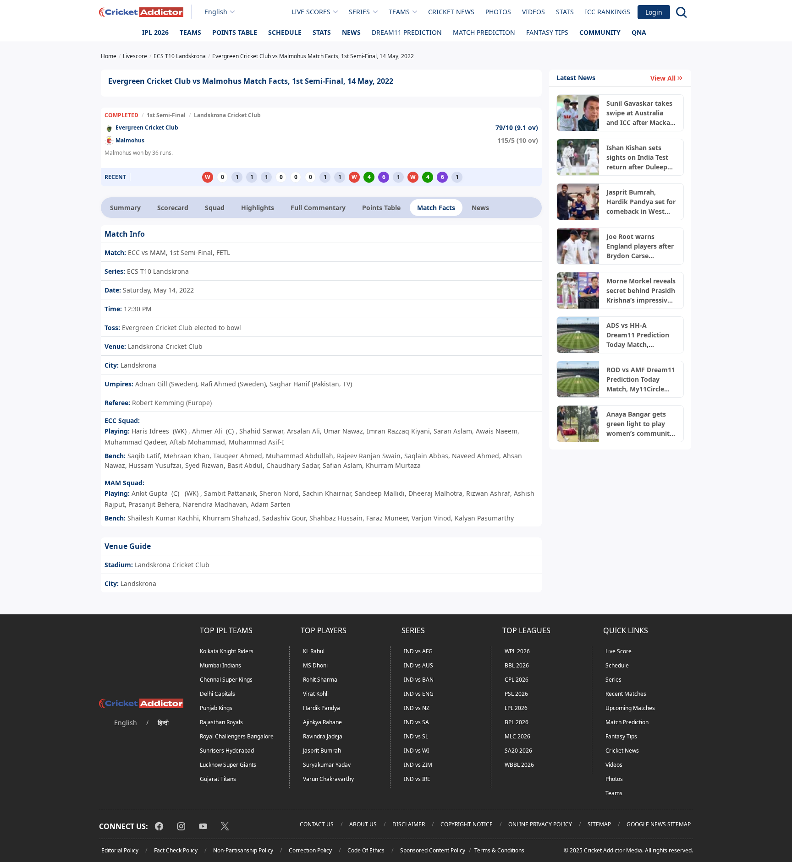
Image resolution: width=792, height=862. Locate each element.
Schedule (285, 32)
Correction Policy (310, 850)
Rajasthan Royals (221, 722)
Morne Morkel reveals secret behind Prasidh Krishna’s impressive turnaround (641, 290)
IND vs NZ (416, 708)
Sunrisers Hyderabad (227, 750)
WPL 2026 (517, 651)
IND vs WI (416, 750)
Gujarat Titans (218, 779)
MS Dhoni (315, 665)
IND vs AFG (418, 651)
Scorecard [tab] (172, 207)
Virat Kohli (316, 694)
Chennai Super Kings (226, 679)
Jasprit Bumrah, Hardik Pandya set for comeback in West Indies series (641, 202)
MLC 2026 (517, 736)
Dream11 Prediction (407, 32)
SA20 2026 (518, 750)
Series (613, 679)
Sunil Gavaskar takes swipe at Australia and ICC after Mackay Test (640, 113)
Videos (533, 11)
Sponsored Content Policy (432, 850)
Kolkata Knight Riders (226, 651)
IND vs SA (416, 722)
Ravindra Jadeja (322, 736)
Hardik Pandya (321, 708)
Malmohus (130, 140)
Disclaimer (408, 824)
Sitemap (599, 824)
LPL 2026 (516, 708)
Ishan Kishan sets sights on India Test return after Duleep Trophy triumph (637, 157)
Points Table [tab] (381, 207)
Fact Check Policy (176, 850)
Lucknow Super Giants (228, 765)
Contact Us (317, 824)
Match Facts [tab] (436, 207)
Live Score (618, 651)
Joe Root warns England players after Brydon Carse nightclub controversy (640, 246)
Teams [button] (399, 11)
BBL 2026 (517, 665)
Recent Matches (625, 694)
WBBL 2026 (519, 765)
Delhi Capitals (217, 694)
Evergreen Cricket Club (147, 127)
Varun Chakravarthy (328, 779)
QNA (639, 32)
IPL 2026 (155, 32)
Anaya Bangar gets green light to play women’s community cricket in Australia (639, 424)
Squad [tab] (215, 207)
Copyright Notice (466, 824)
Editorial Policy (119, 850)
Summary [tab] (125, 207)
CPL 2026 (516, 679)
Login (653, 12)
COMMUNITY (600, 32)
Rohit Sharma (320, 679)
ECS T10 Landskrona (157, 271)
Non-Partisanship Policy (243, 850)
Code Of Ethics (366, 850)
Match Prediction (484, 32)
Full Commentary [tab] (318, 207)
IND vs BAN (419, 679)
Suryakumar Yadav (327, 765)
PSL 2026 (516, 694)
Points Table (234, 32)
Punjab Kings (216, 708)
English (215, 11)
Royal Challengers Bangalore (237, 736)
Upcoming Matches (630, 708)
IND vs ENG (419, 694)
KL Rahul (313, 651)
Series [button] (359, 11)
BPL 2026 (516, 722)
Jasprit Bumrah (322, 750)
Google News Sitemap (659, 824)
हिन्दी (163, 722)
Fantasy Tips (547, 32)
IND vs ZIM (418, 765)
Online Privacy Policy (540, 824)
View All (663, 78)
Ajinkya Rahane (322, 722)
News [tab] (480, 207)
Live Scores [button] (311, 11)
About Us (363, 824)
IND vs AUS (418, 665)
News (351, 32)
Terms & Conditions (499, 850)
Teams (190, 32)
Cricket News (451, 11)
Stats (565, 11)
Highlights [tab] (257, 207)
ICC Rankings (607, 11)
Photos (498, 11)
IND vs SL (416, 736)
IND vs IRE (417, 779)
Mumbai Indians (220, 665)
